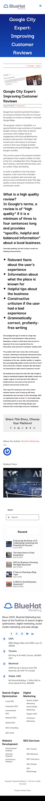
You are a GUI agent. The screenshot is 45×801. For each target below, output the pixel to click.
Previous (31, 65)
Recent (22, 531)
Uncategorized (20, 106)
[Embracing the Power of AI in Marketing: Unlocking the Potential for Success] (9, 542)
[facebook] (11, 634)
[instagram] (22, 634)
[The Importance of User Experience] (9, 553)
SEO (25, 398)
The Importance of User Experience (24, 554)
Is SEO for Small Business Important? (24, 583)
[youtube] (27, 634)
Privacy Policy (26, 790)
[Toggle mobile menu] (40, 6)
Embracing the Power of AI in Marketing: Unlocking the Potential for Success (25, 543)
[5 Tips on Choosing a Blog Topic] (9, 573)
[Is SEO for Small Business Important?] (9, 582)
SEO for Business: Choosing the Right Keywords (25, 563)
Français (17, 790)
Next (38, 65)
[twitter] (17, 634)
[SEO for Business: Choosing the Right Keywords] (9, 563)
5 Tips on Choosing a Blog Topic (24, 573)
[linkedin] (32, 634)
